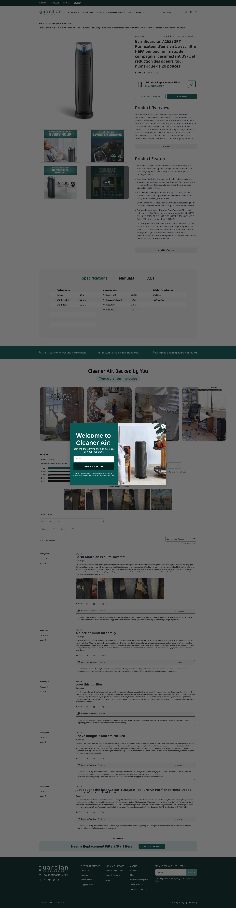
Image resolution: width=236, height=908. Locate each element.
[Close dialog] (163, 426)
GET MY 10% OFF (93, 466)
